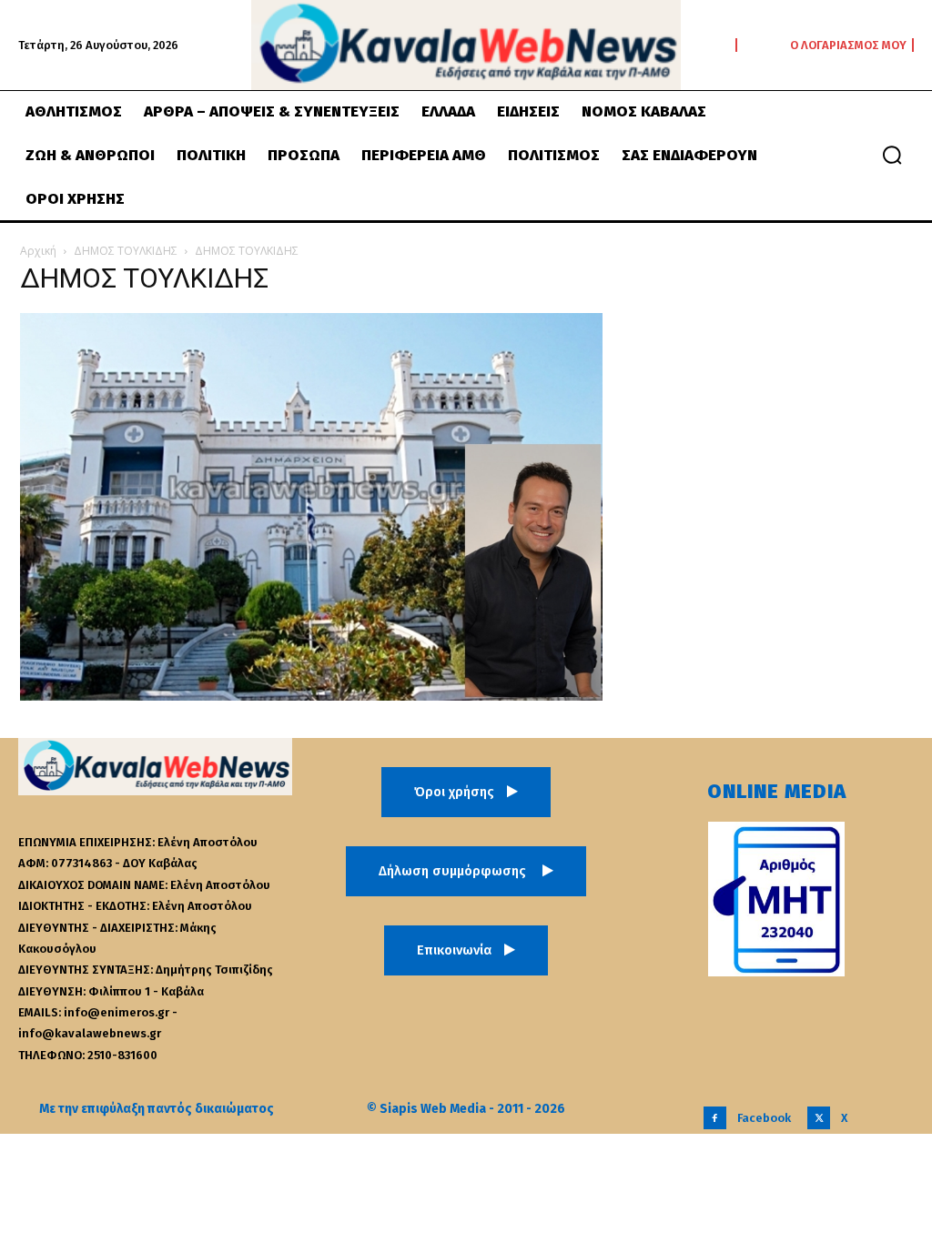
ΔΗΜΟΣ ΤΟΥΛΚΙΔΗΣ (125, 250)
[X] (818, 1118)
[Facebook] (715, 1118)
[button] (892, 155)
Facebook (764, 1118)
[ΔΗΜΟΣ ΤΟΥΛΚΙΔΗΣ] (311, 695)
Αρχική (38, 250)
